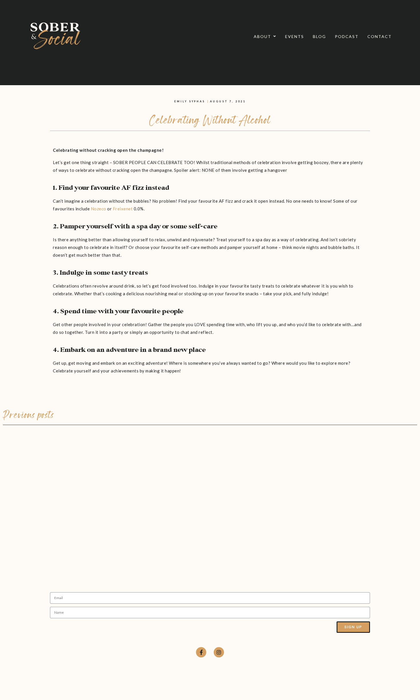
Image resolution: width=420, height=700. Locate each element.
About (262, 36)
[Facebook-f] (201, 652)
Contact (379, 36)
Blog (319, 36)
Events (294, 36)
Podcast (347, 36)
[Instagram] (219, 652)
